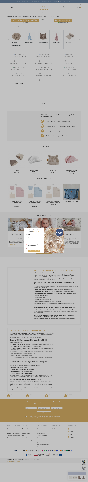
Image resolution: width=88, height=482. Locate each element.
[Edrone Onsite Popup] (44, 241)
